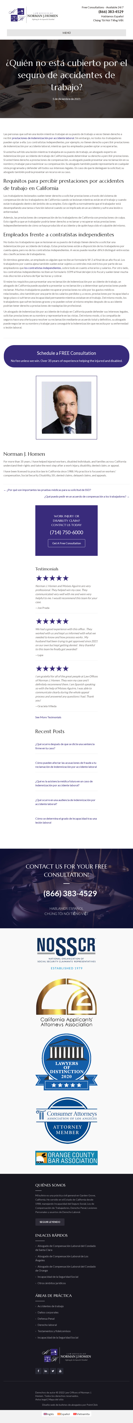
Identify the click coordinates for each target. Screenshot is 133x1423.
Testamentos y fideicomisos (54, 1331)
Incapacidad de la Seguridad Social (58, 1276)
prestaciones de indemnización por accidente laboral (43, 138)
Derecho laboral (47, 1324)
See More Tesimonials (48, 717)
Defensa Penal (46, 1318)
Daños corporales (48, 1312)
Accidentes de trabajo (51, 1306)
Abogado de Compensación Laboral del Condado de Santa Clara (65, 1247)
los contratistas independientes (42, 267)
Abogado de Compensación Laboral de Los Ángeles (61, 1258)
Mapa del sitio (56, 1399)
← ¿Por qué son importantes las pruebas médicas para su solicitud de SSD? (47, 489)
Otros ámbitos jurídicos (52, 1283)
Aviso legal (41, 1399)
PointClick (92, 1404)
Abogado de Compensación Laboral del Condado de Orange (65, 1268)
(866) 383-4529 (70, 893)
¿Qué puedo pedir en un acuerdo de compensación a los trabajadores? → (87, 496)
